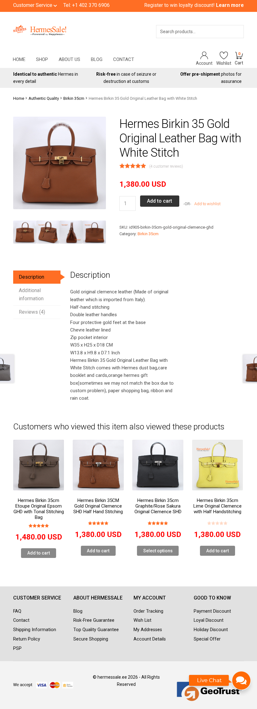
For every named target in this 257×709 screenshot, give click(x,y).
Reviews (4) (32, 312)
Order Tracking (148, 611)
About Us (69, 59)
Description (31, 277)
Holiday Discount (211, 629)
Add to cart (159, 201)
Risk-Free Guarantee (93, 620)
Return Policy (26, 639)
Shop (42, 59)
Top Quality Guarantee (96, 629)
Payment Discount (212, 611)
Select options (158, 550)
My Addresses (148, 629)
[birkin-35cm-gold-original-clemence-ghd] (24, 232)
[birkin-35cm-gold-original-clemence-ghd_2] (71, 232)
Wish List (142, 620)
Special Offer (207, 639)
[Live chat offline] (220, 683)
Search (230, 39)
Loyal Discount (208, 620)
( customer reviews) (166, 166)
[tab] (37, 277)
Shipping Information (34, 629)
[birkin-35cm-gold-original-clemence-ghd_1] (48, 232)
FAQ (17, 611)
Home (19, 59)
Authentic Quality (44, 98)
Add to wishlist (207, 203)
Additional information (31, 294)
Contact (123, 59)
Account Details (150, 639)
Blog (96, 59)
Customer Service (33, 5)
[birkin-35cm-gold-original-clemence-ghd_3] (94, 232)
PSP (17, 648)
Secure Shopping (90, 639)
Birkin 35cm (73, 98)
